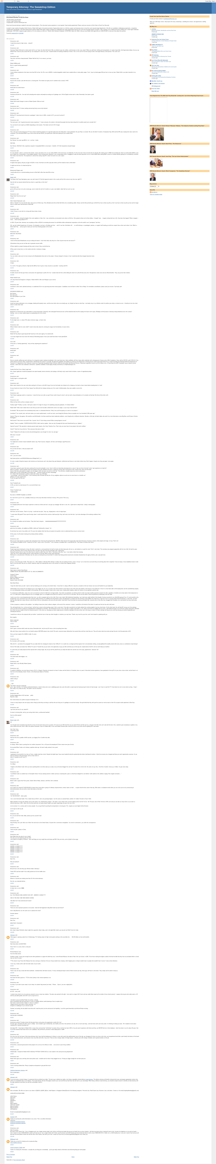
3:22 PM (12, 251)
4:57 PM (12, 267)
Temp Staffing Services (16, 1142)
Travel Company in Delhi (16, 1147)
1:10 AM (12, 53)
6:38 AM (12, 739)
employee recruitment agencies (18, 1123)
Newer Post (9, 1157)
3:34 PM (12, 147)
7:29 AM (12, 298)
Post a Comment (10, 1154)
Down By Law (155, 91)
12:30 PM (12, 443)
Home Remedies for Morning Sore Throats (161, 56)
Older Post (136, 1157)
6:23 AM (12, 925)
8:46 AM (12, 810)
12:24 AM (12, 480)
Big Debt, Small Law (157, 81)
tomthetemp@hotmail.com (170, 18)
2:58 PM (12, 235)
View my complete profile (156, 194)
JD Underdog (155, 55)
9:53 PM (12, 690)
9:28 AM (12, 206)
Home (73, 1157)
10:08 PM (12, 274)
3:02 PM (12, 948)
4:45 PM (12, 665)
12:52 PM (12, 1031)
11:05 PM (12, 790)
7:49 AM (12, 436)
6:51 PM (12, 717)
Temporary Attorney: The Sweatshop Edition (30, 7)
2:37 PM (12, 135)
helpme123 (154, 192)
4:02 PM (12, 157)
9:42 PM (12, 915)
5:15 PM (12, 636)
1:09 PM (12, 228)
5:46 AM (12, 67)
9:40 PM (12, 902)
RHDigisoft (13, 1139)
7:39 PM (12, 366)
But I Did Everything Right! (159, 70)
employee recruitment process (17, 1121)
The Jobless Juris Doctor (158, 83)
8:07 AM (12, 824)
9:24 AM (12, 82)
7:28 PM (12, 782)
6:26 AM (12, 1125)
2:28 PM (12, 126)
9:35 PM (12, 831)
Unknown (12, 935)
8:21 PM (12, 841)
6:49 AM (12, 1144)
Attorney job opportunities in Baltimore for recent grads (164, 66)
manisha (12, 1117)
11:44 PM (12, 658)
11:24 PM (12, 535)
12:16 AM (12, 338)
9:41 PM (12, 390)
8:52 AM (12, 1017)
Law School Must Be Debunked (160, 60)
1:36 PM (12, 873)
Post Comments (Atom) (19, 1160)
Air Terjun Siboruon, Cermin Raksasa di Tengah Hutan (164, 40)
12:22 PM (12, 117)
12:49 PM (12, 565)
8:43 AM (12, 487)
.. (10, 683)
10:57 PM (12, 1136)
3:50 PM (12, 288)
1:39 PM (12, 306)
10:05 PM (12, 972)
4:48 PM (12, 673)
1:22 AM (12, 60)
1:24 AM (12, 768)
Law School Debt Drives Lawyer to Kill (160, 72)
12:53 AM (12, 45)
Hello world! (154, 35)
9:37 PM (12, 380)
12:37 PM (12, 749)
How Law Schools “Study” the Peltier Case (161, 61)
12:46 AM (12, 197)
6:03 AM (12, 863)
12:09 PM (12, 932)
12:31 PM (12, 213)
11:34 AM (12, 704)
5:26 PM (12, 759)
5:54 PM (12, 1067)
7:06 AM (12, 1060)
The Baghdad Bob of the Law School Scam (161, 51)
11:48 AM (12, 110)
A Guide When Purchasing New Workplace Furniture (164, 77)
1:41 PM (12, 345)
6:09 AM (12, 651)
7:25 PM (12, 516)
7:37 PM (12, 817)
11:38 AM (12, 103)
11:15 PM (12, 352)
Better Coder (13, 720)
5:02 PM (12, 623)
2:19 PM (12, 506)
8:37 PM (12, 373)
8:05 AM (12, 775)
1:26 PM (12, 321)
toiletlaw (154, 29)
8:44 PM (12, 732)
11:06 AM (12, 89)
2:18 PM (12, 883)
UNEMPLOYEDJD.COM (158, 34)
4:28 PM (12, 328)
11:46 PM (12, 556)
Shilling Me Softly (156, 75)
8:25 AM (12, 75)
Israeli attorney (89, 1079)
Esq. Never (154, 49)
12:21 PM (12, 1074)
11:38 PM (12, 544)
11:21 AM (12, 96)
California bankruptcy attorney (17, 1070)
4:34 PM (12, 281)
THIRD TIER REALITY (157, 44)
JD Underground (156, 86)
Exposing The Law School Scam (160, 39)
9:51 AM (12, 1113)
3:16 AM (12, 1053)
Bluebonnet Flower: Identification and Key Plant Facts (164, 30)
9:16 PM (12, 680)
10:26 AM (12, 1039)
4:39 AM (12, 1084)
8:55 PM (12, 853)
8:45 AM (12, 499)
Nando (11, 177)
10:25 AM (12, 1010)
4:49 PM (12, 167)
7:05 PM (12, 174)
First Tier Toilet (156, 88)
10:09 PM (12, 184)
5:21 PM (12, 986)
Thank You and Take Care (158, 46)
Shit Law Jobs (155, 65)
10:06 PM (12, 979)
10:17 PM (12, 463)
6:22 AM (12, 965)
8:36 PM (12, 1046)
